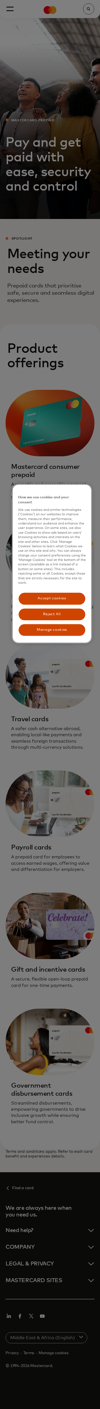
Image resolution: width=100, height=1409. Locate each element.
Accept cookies (52, 598)
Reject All (52, 614)
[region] (52, 563)
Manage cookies (52, 630)
